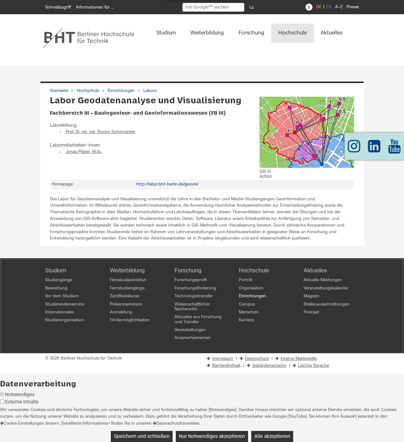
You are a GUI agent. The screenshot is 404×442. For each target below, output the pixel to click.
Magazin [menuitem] (311, 296)
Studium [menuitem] (166, 32)
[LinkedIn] (374, 149)
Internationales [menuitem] (59, 312)
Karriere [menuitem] (246, 320)
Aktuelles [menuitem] (331, 32)
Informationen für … (95, 7)
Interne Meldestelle (299, 359)
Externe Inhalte (22, 402)
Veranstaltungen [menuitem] (190, 330)
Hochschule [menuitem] (292, 32)
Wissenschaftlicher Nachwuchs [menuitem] (192, 306)
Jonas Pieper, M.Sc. (84, 152)
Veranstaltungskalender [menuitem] (326, 288)
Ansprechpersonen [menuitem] (193, 338)
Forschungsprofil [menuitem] (191, 280)
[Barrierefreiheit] (309, 7)
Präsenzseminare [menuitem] (126, 304)
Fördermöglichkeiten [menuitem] (130, 320)
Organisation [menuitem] (251, 288)
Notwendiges (20, 394)
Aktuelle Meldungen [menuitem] (323, 280)
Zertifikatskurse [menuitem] (124, 296)
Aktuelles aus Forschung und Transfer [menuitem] (198, 319)
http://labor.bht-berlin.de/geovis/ (167, 184)
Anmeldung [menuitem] (121, 312)
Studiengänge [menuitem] (58, 280)
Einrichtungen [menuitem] (252, 296)
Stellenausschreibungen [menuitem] (326, 304)
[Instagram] (354, 149)
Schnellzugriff (58, 7)
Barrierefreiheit (226, 366)
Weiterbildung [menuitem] (207, 32)
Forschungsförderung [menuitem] (195, 288)
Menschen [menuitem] (248, 312)
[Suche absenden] (251, 7)
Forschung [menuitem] (251, 32)
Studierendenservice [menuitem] (64, 304)
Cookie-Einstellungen (23, 423)
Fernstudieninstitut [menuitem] (128, 280)
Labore (150, 91)
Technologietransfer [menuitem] (194, 296)
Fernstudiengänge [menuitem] (127, 288)
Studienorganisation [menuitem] (64, 320)
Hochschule (88, 91)
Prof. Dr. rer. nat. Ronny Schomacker (100, 132)
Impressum (222, 359)
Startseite (59, 91)
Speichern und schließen (141, 436)
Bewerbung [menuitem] (56, 288)
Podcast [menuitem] (311, 312)
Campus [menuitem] (247, 304)
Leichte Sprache (313, 366)
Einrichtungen (121, 91)
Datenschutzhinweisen (177, 423)
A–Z (339, 7)
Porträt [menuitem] (245, 280)
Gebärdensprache (269, 366)
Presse (353, 7)
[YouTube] (394, 149)
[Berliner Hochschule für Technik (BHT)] (93, 38)
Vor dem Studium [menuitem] (62, 296)
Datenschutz (257, 359)
